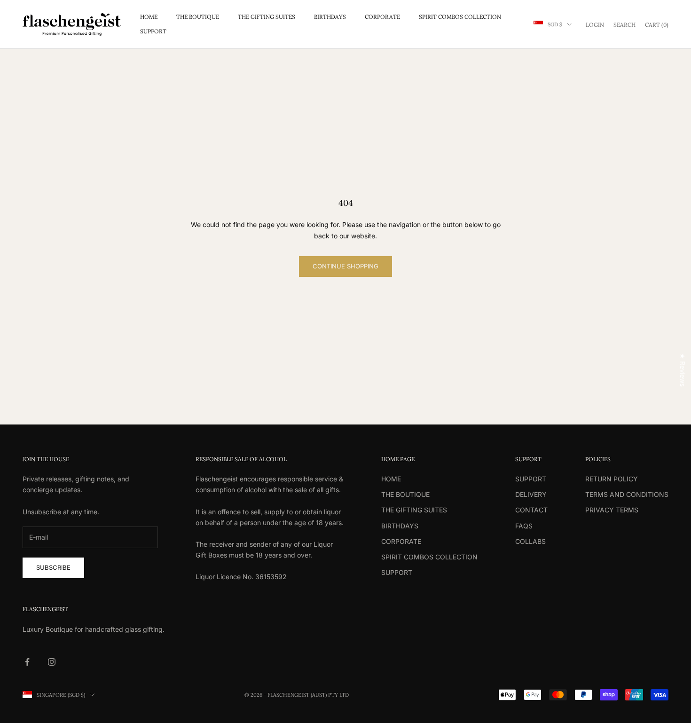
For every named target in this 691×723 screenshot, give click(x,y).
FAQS (524, 526)
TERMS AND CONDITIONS (626, 494)
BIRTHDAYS (330, 16)
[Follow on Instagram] (51, 662)
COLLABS (530, 541)
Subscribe (53, 567)
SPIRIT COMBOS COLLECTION (460, 16)
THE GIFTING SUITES (266, 16)
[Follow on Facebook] (27, 662)
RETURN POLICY (611, 479)
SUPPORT (153, 31)
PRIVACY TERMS (611, 510)
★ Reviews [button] (683, 369)
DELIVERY (531, 494)
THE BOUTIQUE (197, 16)
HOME (148, 16)
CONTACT (531, 510)
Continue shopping (345, 266)
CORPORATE (382, 16)
